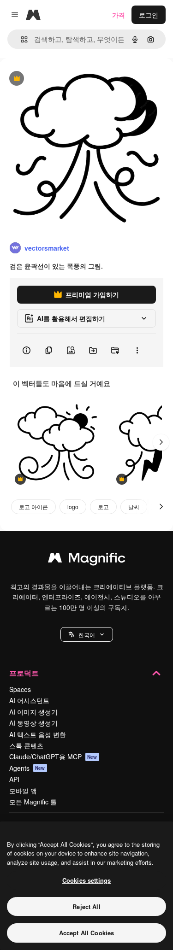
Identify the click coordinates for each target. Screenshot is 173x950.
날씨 (133, 506)
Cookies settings (86, 880)
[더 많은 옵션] (137, 350)
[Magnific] (86, 560)
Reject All (86, 906)
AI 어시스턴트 (29, 700)
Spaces (20, 689)
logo (72, 506)
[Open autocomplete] (20, 39)
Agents (27, 768)
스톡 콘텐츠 (26, 745)
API (14, 779)
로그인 (148, 14)
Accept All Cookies (86, 932)
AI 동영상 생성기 (33, 722)
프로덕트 (24, 673)
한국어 (86, 635)
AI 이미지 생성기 (33, 711)
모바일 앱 (23, 790)
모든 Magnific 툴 (33, 801)
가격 (118, 14)
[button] (86, 634)
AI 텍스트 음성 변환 (37, 734)
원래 (53, 79)
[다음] (161, 442)
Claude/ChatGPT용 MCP (53, 756)
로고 (103, 506)
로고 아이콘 (33, 506)
